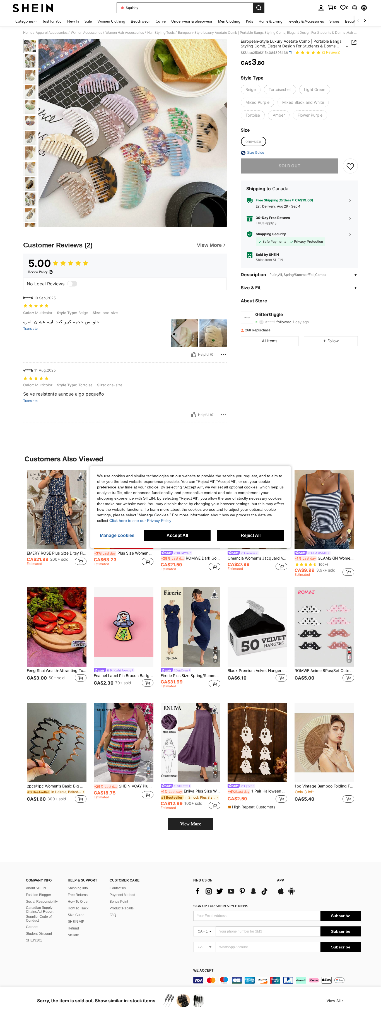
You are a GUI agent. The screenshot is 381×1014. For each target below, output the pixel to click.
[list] (232, 891)
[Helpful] (193, 354)
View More (190, 824)
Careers (32, 927)
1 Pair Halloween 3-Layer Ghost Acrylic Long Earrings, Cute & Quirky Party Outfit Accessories (257, 791)
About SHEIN (36, 888)
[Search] (258, 8)
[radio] (251, 89)
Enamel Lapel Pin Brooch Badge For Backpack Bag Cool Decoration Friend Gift (123, 675)
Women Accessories (86, 33)
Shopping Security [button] (271, 234)
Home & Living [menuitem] (271, 21)
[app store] (281, 894)
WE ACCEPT (203, 970)
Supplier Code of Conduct (39, 919)
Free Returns (78, 895)
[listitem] (57, 523)
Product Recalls (122, 908)
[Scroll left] (358, 21)
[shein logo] (33, 8)
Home (27, 33)
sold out (289, 166)
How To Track (78, 908)
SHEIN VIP (76, 922)
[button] (354, 7)
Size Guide (76, 915)
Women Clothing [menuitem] (111, 21)
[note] (252, 807)
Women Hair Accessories (124, 33)
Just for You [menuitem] (52, 21)
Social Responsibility (42, 902)
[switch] (72, 283)
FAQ (113, 915)
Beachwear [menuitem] (140, 21)
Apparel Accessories (51, 33)
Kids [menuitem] (249, 21)
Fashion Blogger (38, 895)
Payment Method (122, 895)
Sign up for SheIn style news (220, 906)
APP (280, 880)
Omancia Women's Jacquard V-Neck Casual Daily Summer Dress (257, 558)
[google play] (291, 894)
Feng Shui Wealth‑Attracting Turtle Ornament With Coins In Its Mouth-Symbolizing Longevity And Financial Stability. (56, 670)
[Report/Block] (223, 354)
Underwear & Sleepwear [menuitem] (192, 21)
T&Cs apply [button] (265, 223)
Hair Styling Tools (161, 33)
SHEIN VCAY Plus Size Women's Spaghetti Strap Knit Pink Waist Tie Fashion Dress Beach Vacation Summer (123, 786)
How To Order (78, 902)
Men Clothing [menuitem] (229, 21)
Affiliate (73, 935)
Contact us (118, 888)
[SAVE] (350, 166)
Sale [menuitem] (88, 21)
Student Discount (39, 934)
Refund (73, 928)
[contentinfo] (277, 980)
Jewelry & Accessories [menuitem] (306, 21)
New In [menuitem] (73, 21)
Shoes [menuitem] (334, 21)
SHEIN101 (34, 940)
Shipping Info (78, 888)
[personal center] (321, 7)
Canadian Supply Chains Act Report (39, 910)
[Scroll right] (365, 21)
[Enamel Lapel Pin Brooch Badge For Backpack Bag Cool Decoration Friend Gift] (123, 627)
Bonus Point (119, 902)
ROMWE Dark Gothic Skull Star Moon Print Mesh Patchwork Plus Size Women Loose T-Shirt (190, 558)
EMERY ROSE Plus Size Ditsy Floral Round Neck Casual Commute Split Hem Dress (56, 553)
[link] (332, 7)
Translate (30, 329)
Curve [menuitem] (161, 21)
